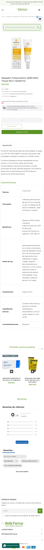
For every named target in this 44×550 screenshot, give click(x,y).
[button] (22, 422)
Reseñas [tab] (8, 450)
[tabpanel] (22, 474)
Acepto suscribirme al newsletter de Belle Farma (22, 516)
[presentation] (39, 349)
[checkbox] (13, 465)
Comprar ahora (11, 126)
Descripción (7, 145)
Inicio (3, 16)
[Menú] (3, 10)
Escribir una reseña (22, 442)
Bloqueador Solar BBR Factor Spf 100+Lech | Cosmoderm (32, 380)
